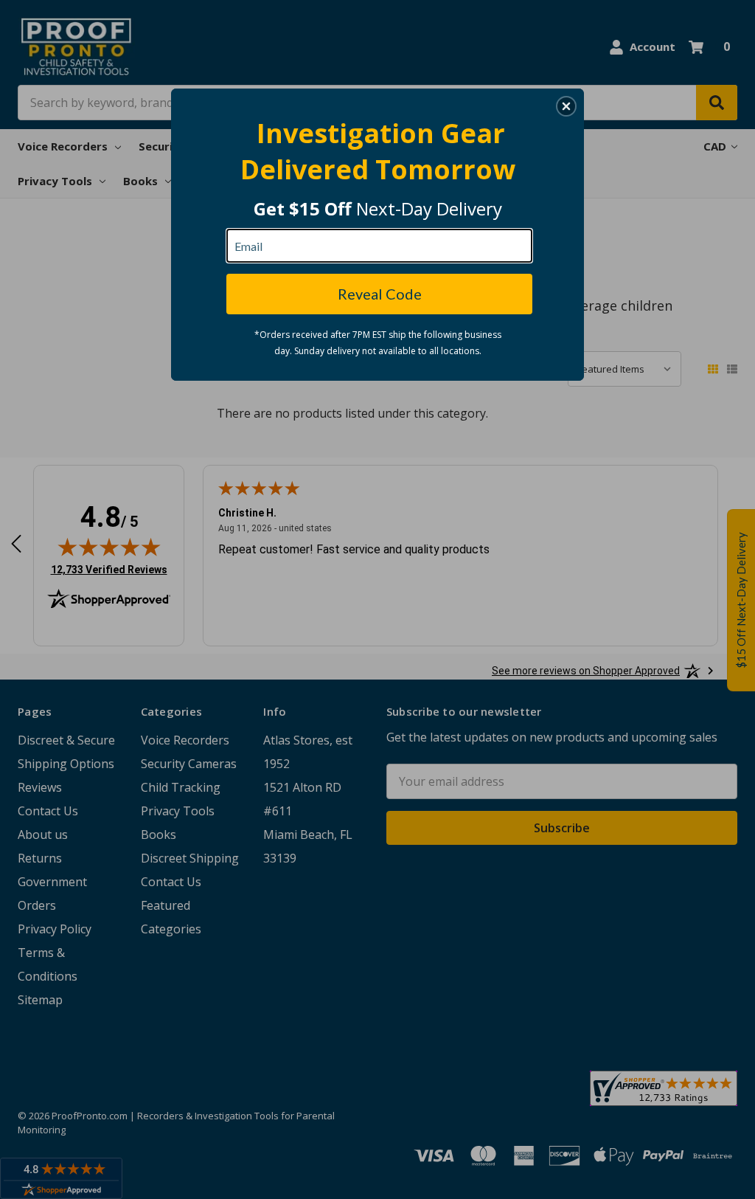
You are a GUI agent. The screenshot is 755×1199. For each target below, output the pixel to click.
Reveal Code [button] (380, 294)
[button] (566, 106)
